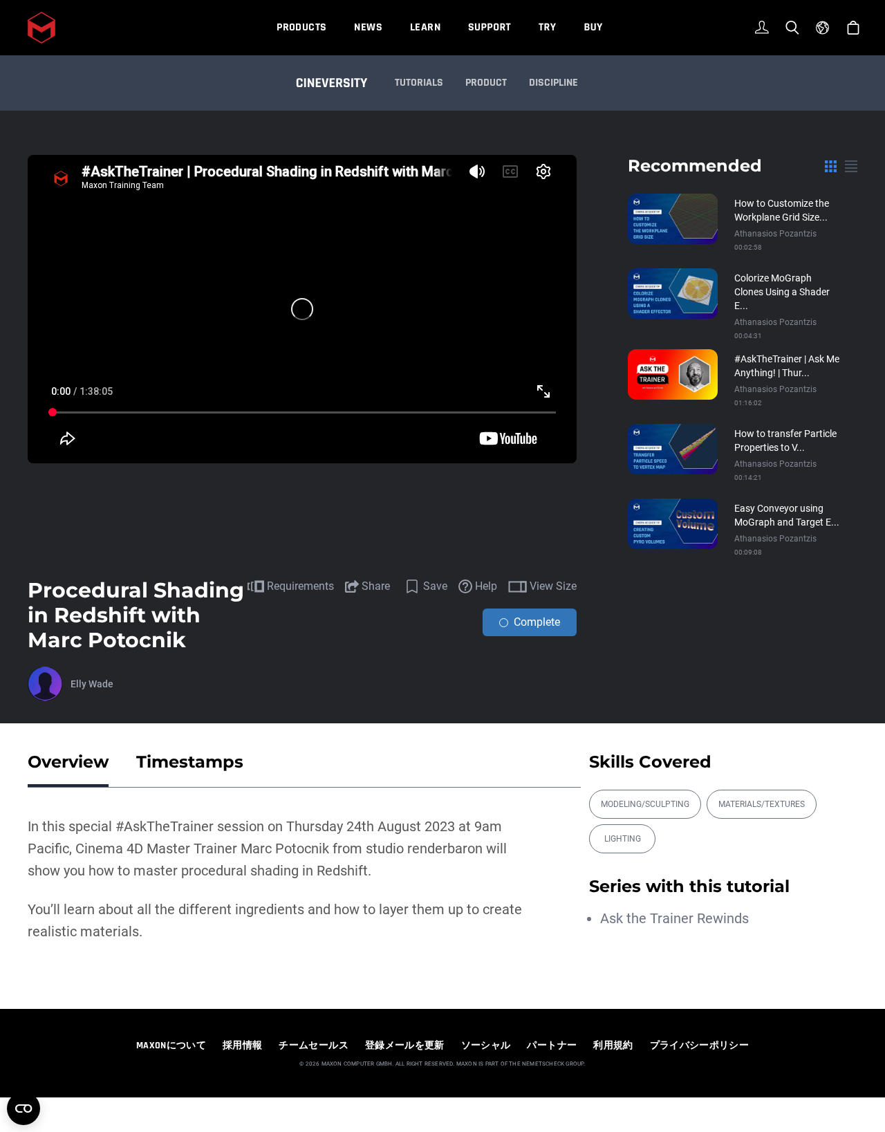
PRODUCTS (301, 27)
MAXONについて (171, 1045)
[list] (851, 166)
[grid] (831, 166)
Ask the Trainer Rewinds (674, 918)
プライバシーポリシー (699, 1045)
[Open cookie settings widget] (23, 1108)
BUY (593, 27)
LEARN (425, 27)
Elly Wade (92, 683)
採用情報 (242, 1045)
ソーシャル (486, 1045)
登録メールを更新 (405, 1045)
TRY (547, 27)
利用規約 (613, 1045)
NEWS (368, 27)
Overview (68, 762)
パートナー (552, 1045)
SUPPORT (489, 27)
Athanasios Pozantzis (775, 234)
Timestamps (189, 762)
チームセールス (313, 1045)
